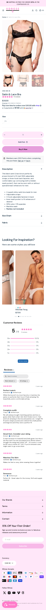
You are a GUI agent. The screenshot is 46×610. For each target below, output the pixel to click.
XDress (13, 601)
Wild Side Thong (8, 309)
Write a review (23, 361)
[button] (3, 10)
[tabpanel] (23, 428)
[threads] (23, 592)
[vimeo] (18, 592)
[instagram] (9, 592)
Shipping (4, 103)
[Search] (36, 10)
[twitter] (4, 592)
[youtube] (14, 592)
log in (28, 161)
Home (4, 17)
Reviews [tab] (9, 369)
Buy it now (23, 149)
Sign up (21, 161)
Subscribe (23, 546)
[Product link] (23, 277)
